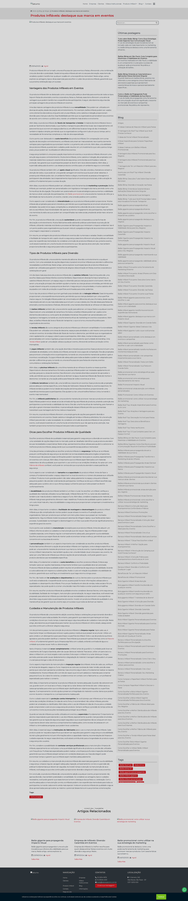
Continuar (161, 897)
